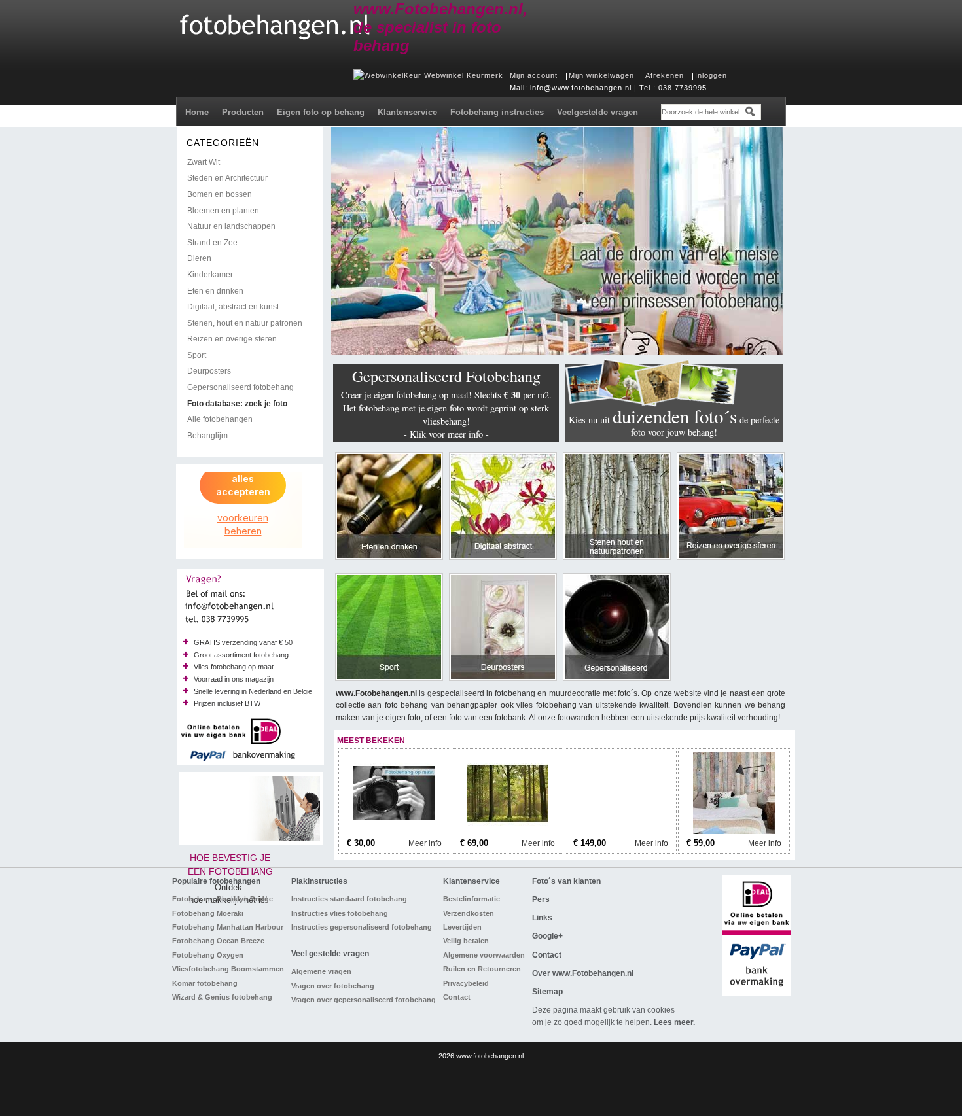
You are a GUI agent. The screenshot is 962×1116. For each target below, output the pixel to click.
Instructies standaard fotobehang (349, 899)
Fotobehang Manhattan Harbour (227, 927)
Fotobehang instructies (497, 112)
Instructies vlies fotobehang (339, 913)
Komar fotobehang (205, 983)
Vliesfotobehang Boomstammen (228, 969)
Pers (541, 899)
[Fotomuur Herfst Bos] (507, 831)
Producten (243, 112)
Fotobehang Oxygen (207, 955)
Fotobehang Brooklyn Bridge (222, 899)
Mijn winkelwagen (601, 75)
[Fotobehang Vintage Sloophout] (733, 831)
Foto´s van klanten (566, 881)
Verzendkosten (468, 913)
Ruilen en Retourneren (482, 969)
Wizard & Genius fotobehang (222, 997)
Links (542, 917)
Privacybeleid (466, 983)
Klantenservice (407, 112)
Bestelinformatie (471, 899)
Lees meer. (674, 1022)
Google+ (547, 936)
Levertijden (462, 927)
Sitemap (547, 991)
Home (197, 112)
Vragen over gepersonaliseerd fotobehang (363, 999)
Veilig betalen (466, 941)
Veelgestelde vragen (597, 112)
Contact (457, 997)
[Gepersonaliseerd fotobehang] (394, 831)
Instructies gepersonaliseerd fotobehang (361, 927)
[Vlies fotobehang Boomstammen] (620, 831)
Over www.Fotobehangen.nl (582, 973)
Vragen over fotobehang (332, 986)
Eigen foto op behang (321, 112)
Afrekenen (664, 75)
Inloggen (711, 75)
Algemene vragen (321, 971)
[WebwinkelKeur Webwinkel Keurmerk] (428, 75)
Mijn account (534, 75)
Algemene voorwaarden (484, 955)
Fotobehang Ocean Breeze (218, 941)
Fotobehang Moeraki (207, 913)
